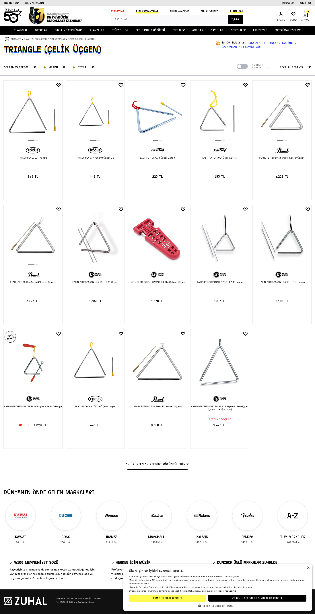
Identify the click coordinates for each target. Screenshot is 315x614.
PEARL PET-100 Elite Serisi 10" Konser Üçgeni (157, 406)
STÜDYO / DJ (120, 30)
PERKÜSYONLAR (57, 39)
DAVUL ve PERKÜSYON (68, 30)
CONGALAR (254, 43)
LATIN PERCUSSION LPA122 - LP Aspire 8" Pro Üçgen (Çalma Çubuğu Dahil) (219, 408)
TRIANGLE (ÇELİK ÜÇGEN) (81, 39)
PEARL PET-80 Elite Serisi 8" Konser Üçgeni (33, 282)
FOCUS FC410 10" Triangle (33, 157)
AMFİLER (197, 30)
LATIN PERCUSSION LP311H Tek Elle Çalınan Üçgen (157, 282)
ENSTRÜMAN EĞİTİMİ (288, 30)
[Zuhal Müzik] (25, 604)
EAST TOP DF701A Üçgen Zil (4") (219, 157)
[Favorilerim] (58, 85)
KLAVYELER (97, 30)
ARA (236, 19)
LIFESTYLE (260, 30)
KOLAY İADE (305, 3)
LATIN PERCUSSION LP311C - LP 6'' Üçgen (95, 282)
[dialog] (217, 587)
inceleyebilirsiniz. (227, 591)
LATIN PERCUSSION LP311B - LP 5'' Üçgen (282, 282)
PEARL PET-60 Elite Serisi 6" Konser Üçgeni (282, 157)
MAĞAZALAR (288, 3)
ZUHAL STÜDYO (209, 11)
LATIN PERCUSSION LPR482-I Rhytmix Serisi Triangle (33, 406)
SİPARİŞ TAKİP (11, 3)
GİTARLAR (41, 30)
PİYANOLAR (21, 30)
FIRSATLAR (117, 11)
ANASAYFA (16, 39)
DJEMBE (288, 43)
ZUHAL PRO (236, 11)
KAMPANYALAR (147, 11)
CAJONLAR (230, 47)
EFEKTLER (178, 30)
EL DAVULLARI (251, 47)
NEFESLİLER (238, 30)
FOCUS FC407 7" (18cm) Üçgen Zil (95, 157)
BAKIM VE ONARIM (34, 3)
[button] (217, 605)
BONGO (272, 43)
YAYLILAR (217, 30)
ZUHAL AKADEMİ (179, 11)
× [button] (308, 567)
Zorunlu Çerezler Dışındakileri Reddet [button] (257, 598)
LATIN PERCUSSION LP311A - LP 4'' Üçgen (220, 282)
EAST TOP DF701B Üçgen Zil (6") (157, 157)
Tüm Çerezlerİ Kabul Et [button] (167, 598)
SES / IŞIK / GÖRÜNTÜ (150, 30)
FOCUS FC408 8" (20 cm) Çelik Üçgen (95, 406)
